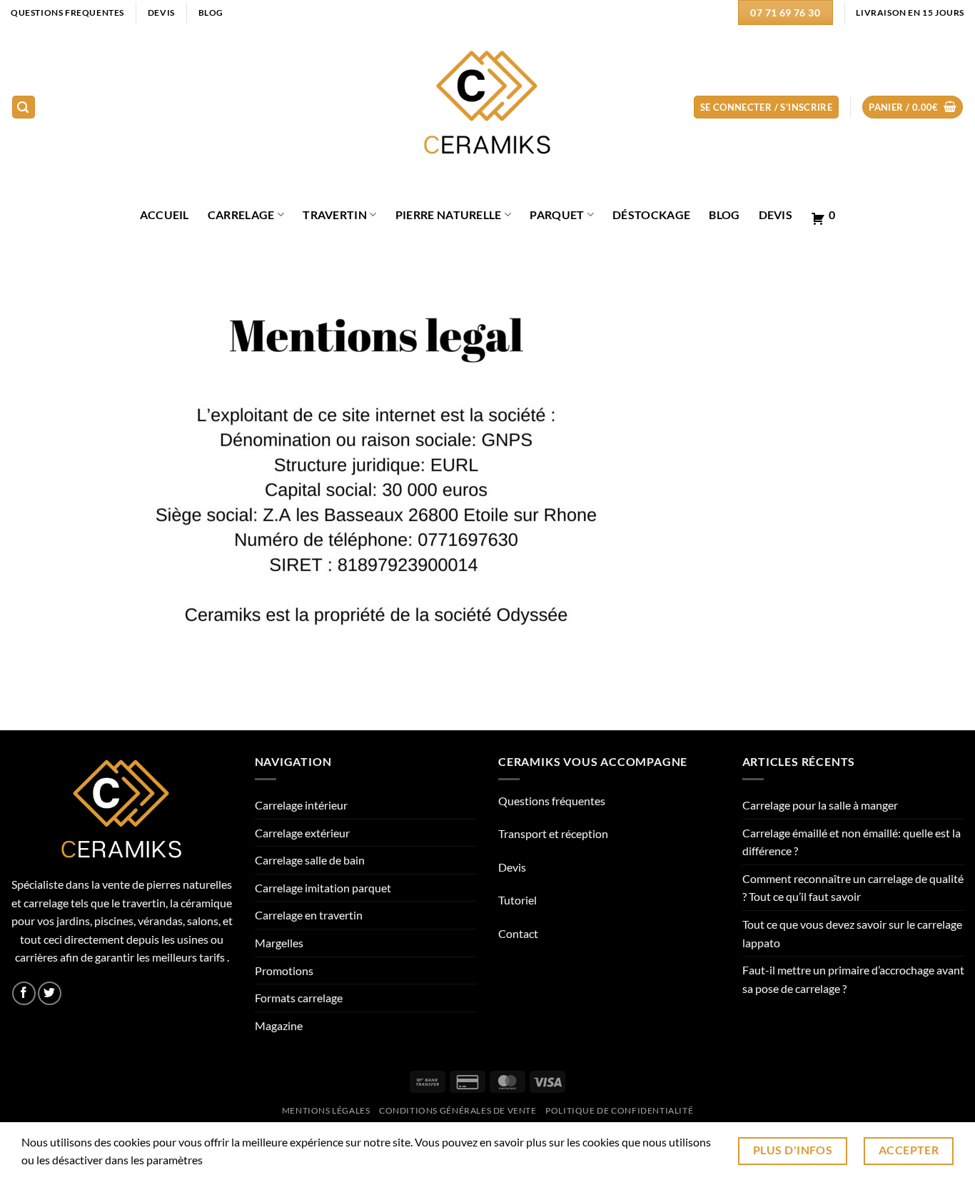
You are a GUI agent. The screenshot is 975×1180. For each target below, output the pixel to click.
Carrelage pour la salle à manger (820, 805)
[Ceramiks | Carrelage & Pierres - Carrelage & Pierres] (487, 107)
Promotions (284, 970)
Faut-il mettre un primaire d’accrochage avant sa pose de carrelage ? (853, 979)
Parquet (557, 214)
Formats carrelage (299, 997)
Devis (776, 214)
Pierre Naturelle (448, 214)
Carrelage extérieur (302, 832)
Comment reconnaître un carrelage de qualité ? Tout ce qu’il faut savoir (853, 888)
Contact (518, 933)
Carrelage (241, 214)
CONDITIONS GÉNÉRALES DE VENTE (458, 1110)
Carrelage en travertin (309, 915)
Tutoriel (517, 900)
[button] (23, 107)
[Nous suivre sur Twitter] (49, 993)
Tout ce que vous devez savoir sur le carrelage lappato (852, 933)
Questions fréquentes (551, 800)
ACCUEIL (164, 214)
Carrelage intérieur (301, 805)
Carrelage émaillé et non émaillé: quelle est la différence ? (851, 842)
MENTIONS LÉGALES (326, 1110)
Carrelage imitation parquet (323, 887)
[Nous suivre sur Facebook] (24, 993)
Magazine (279, 1025)
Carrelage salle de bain (310, 860)
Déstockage (651, 214)
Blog (724, 214)
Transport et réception (553, 833)
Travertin (335, 214)
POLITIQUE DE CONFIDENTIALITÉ (619, 1110)
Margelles (279, 942)
